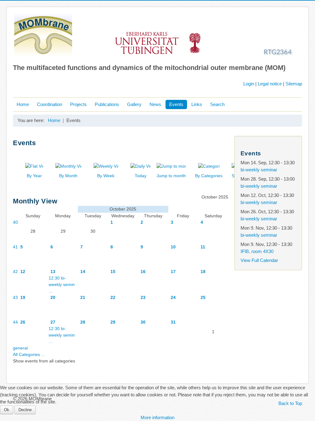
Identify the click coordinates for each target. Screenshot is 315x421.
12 (22, 271)
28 (82, 322)
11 (203, 246)
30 (143, 322)
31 (173, 322)
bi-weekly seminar (259, 169)
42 (15, 271)
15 (112, 271)
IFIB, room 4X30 (257, 251)
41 (15, 246)
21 (82, 297)
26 (22, 322)
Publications (107, 104)
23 (143, 297)
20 (52, 297)
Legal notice (270, 83)
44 (15, 322)
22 (112, 297)
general (20, 347)
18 (203, 271)
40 (15, 222)
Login (248, 83)
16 (143, 271)
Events (176, 104)
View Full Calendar (259, 260)
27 (52, 322)
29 (112, 322)
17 (173, 271)
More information (157, 417)
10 (173, 246)
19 (22, 297)
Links (196, 104)
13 (52, 271)
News (155, 104)
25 (203, 297)
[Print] (223, 152)
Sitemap (293, 83)
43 (15, 297)
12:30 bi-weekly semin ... (62, 284)
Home (23, 104)
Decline (25, 409)
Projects (78, 104)
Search (217, 104)
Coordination (49, 104)
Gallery (134, 104)
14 (82, 271)
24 (173, 297)
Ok (6, 409)
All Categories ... (29, 354)
